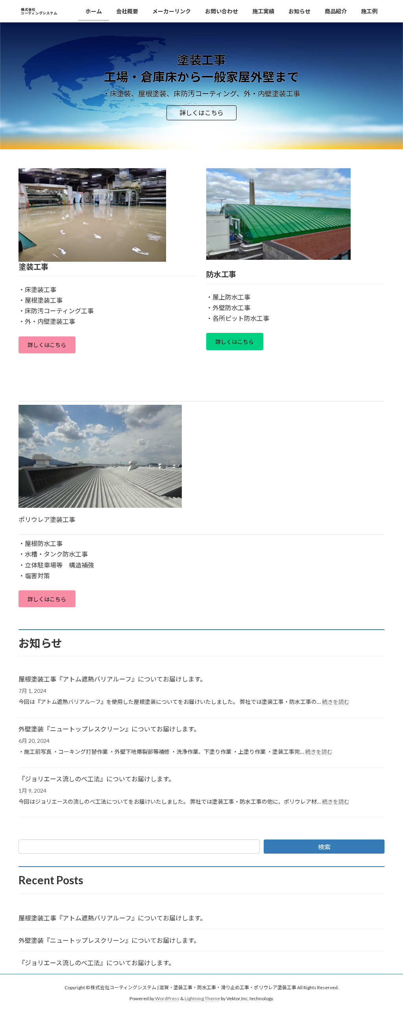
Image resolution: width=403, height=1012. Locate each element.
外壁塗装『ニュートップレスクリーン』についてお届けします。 (109, 729)
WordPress (167, 998)
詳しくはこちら (201, 112)
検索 (324, 846)
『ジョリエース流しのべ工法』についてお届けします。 (96, 778)
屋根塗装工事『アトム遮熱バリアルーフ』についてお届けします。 (112, 679)
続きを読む (335, 701)
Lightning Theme (202, 998)
